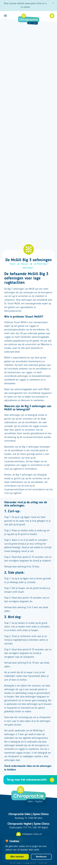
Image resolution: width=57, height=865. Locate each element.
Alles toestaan (17, 857)
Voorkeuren (41, 857)
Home (12, 264)
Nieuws (24, 264)
